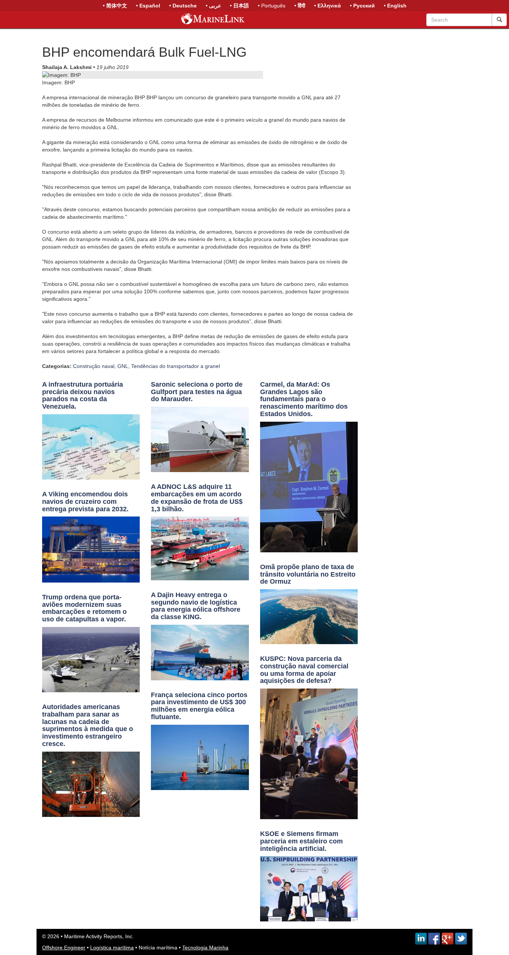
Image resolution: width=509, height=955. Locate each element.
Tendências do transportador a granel (175, 366)
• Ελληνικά (327, 6)
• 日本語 (239, 6)
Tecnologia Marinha (205, 948)
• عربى (213, 6)
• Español (148, 6)
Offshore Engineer (63, 948)
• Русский (362, 6)
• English (395, 6)
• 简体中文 (115, 6)
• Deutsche (183, 6)
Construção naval (93, 366)
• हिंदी (299, 6)
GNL (122, 366)
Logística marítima (112, 948)
